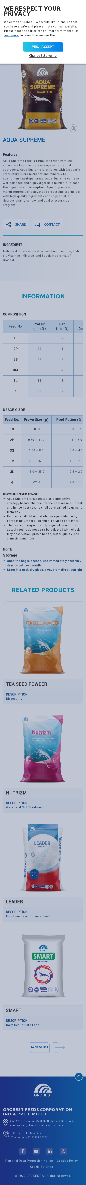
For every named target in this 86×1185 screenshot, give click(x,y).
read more (11, 35)
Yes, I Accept (43, 47)
